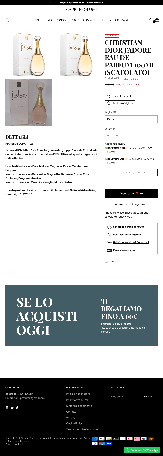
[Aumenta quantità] (108, 135)
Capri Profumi (30, 438)
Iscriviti (149, 396)
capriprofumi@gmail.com (29, 398)
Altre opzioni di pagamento (131, 204)
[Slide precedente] (147, 367)
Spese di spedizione (136, 212)
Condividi (115, 261)
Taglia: (113, 112)
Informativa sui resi (77, 399)
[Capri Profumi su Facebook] (7, 408)
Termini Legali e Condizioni (82, 429)
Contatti (71, 411)
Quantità (110, 128)
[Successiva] (112, 2)
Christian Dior (113, 78)
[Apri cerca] (7, 20)
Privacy (70, 417)
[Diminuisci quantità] (117, 135)
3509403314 (26, 393)
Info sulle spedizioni (78, 393)
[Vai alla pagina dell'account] (149, 20)
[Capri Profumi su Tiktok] (17, 408)
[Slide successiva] (155, 366)
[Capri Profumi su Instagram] (12, 408)
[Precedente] (50, 2)
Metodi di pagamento (79, 405)
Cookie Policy (74, 423)
